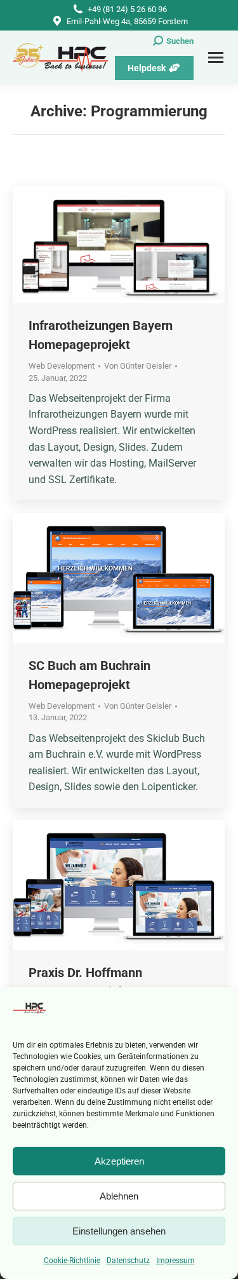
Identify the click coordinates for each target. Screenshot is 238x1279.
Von (137, 366)
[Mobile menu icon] (215, 57)
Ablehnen (119, 1196)
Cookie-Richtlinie (72, 1260)
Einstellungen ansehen (119, 1231)
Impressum (175, 1260)
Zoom (102, 245)
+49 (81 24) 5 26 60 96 (127, 9)
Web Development (62, 366)
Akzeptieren (119, 1161)
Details (136, 245)
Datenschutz (128, 1260)
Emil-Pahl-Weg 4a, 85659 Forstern (127, 21)
